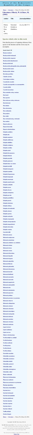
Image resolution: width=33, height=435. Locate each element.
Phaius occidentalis (7, 374)
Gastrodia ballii (6, 232)
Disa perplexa (6, 113)
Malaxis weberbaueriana (9, 335)
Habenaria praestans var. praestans (11, 298)
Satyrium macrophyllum (9, 395)
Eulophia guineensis (8, 161)
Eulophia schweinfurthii (8, 208)
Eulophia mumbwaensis (8, 182)
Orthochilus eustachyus (8, 358)
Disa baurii (5, 95)
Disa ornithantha (7, 111)
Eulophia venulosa (7, 229)
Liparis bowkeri (7, 327)
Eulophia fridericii (7, 155)
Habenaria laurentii (7, 271)
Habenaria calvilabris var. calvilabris (11, 242)
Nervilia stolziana (7, 351)
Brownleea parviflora (8, 74)
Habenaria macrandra (8, 277)
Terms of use (16, 434)
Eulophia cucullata (7, 148)
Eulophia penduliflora (8, 198)
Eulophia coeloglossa (8, 145)
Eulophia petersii (7, 200)
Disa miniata (6, 105)
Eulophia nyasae (7, 187)
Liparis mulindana (7, 329)
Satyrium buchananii (8, 393)
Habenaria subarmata (8, 308)
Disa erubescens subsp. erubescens (11, 100)
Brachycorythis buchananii (9, 55)
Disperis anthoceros (7, 124)
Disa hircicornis (6, 103)
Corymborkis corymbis (8, 82)
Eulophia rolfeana (7, 206)
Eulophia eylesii (6, 150)
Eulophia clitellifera (7, 142)
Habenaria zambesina (8, 324)
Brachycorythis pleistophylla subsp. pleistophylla (14, 66)
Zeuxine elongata (7, 414)
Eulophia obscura (7, 190)
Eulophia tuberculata (8, 227)
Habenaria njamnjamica (9, 290)
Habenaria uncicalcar (8, 319)
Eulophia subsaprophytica (9, 221)
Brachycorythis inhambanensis (10, 61)
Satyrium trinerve (7, 406)
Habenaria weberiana (8, 322)
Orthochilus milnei (7, 366)
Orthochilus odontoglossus (9, 369)
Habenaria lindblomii (8, 274)
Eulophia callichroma (8, 140)
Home (4, 10)
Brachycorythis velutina (8, 71)
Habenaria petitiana (7, 295)
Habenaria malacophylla (9, 285)
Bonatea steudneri (7, 53)
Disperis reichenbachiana (9, 129)
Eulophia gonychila (7, 158)
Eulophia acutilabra (7, 132)
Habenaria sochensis (8, 306)
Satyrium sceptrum (7, 403)
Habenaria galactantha (8, 266)
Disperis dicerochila (7, 126)
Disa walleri (6, 116)
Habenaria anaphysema (8, 237)
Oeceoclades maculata (8, 353)
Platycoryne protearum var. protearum (12, 382)
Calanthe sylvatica (7, 76)
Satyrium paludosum (8, 398)
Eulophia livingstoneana (8, 174)
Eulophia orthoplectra (8, 192)
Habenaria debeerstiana (8, 253)
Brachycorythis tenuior (8, 68)
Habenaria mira (7, 287)
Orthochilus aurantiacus (9, 356)
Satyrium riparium (7, 401)
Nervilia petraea (7, 345)
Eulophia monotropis (8, 179)
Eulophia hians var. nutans (9, 163)
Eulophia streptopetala (8, 219)
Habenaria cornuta (7, 250)
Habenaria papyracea (8, 293)
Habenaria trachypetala (8, 314)
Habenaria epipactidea (8, 261)
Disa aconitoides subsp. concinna (11, 92)
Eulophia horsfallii (7, 166)
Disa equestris (6, 97)
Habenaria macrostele (8, 279)
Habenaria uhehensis (8, 316)
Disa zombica (6, 121)
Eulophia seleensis (7, 211)
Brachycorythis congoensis (9, 58)
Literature (10, 10)
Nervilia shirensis (7, 348)
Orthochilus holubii (7, 361)
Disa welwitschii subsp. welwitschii (11, 119)
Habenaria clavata (7, 248)
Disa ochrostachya (7, 108)
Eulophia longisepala (8, 177)
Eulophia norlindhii (7, 184)
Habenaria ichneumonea (9, 269)
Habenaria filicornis (7, 264)
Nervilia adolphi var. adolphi (9, 337)
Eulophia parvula (7, 195)
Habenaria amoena (7, 235)
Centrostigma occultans (8, 79)
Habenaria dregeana (8, 258)
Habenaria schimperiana (9, 303)
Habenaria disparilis (8, 256)
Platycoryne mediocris (8, 380)
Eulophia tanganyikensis (9, 224)
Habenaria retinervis (8, 300)
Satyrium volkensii (7, 409)
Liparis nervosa (6, 332)
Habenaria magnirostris (8, 282)
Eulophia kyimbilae (7, 171)
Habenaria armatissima (8, 240)
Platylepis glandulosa (8, 385)
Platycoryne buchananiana (9, 377)
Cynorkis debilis (7, 87)
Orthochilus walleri (7, 372)
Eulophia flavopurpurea (8, 153)
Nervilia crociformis (7, 343)
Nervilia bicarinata (7, 340)
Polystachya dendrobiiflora (9, 387)
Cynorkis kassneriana (8, 90)
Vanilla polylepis (7, 411)
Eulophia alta (6, 134)
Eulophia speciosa (7, 213)
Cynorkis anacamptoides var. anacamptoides (13, 84)
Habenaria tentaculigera (8, 311)
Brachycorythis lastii (8, 63)
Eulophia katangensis (8, 169)
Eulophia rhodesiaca (8, 203)
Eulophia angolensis (8, 137)
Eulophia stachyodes (8, 216)
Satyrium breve (6, 390)
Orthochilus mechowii (8, 364)
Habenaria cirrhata (7, 245)
